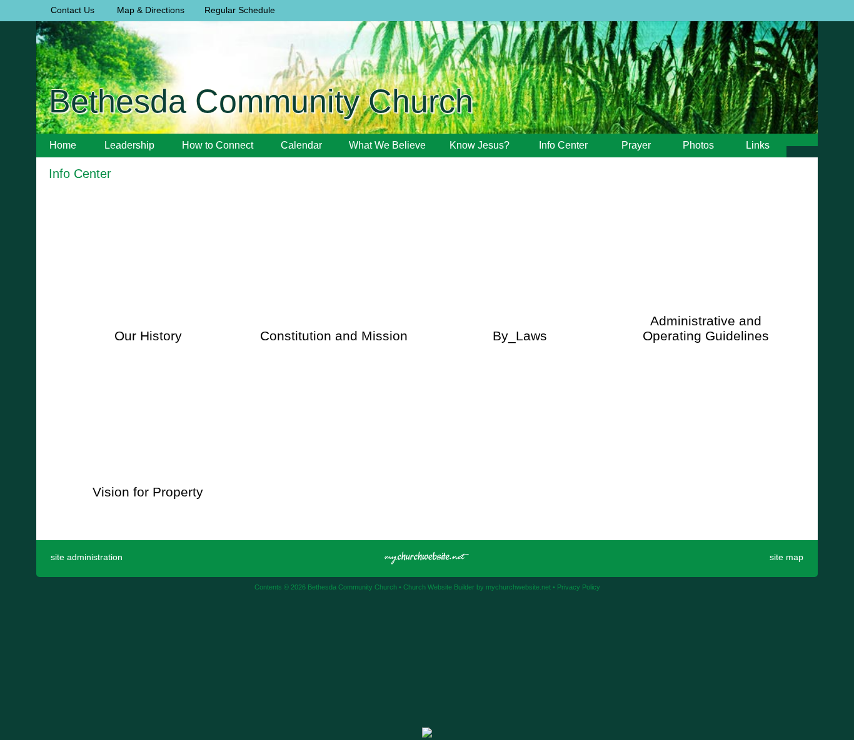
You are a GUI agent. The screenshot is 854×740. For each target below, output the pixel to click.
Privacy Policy (578, 587)
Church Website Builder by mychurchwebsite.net (477, 587)
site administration (87, 557)
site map (786, 557)
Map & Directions (148, 10)
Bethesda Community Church (261, 101)
